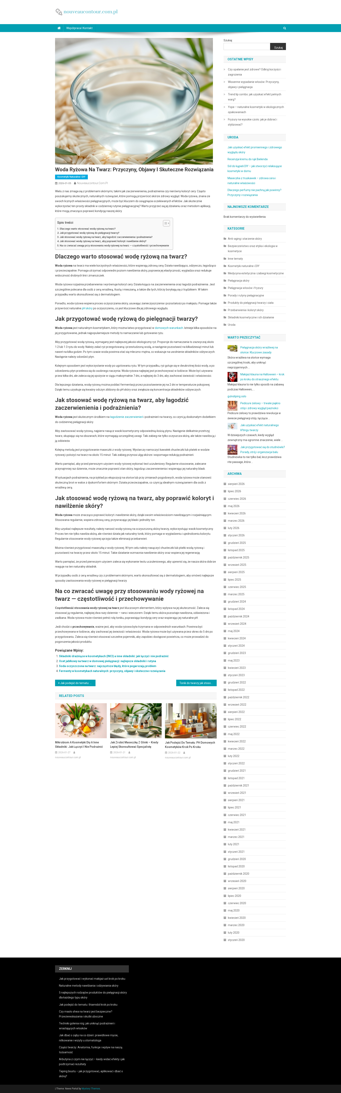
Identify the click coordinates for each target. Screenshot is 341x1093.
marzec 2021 (236, 836)
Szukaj (228, 40)
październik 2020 (238, 873)
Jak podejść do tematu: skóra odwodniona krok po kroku (78, 683)
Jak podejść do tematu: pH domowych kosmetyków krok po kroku (190, 745)
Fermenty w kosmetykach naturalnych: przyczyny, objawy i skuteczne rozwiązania (112, 671)
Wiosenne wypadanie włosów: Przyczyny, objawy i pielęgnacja (253, 84)
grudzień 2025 (237, 542)
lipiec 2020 (234, 895)
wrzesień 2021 (237, 792)
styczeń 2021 (236, 851)
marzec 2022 (236, 748)
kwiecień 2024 (237, 638)
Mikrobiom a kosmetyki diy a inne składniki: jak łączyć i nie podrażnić (79, 744)
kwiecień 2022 (237, 741)
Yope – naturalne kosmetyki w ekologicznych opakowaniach (256, 109)
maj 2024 (234, 631)
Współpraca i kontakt (79, 28)
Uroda (231, 324)
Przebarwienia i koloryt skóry (246, 310)
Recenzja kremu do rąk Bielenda (248, 159)
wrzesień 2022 (237, 704)
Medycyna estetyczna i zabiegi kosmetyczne (256, 273)
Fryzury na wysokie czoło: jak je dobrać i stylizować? (252, 122)
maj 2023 (234, 660)
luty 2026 (233, 528)
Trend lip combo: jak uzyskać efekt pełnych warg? (254, 97)
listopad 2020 (236, 866)
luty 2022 (233, 756)
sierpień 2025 (236, 572)
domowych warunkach (169, 327)
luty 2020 (233, 932)
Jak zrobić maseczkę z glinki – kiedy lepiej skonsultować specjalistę (134, 744)
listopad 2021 (236, 778)
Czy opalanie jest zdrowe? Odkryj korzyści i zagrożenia (254, 72)
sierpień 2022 (236, 712)
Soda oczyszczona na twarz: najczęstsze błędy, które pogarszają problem (107, 666)
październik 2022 (238, 697)
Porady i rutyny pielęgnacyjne (246, 295)
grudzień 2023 (237, 653)
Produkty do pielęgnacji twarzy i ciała (251, 302)
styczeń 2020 (236, 940)
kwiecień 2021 (237, 829)
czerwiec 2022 (237, 726)
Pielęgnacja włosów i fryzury (245, 288)
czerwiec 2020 (237, 903)
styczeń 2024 (236, 645)
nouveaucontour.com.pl (92, 183)
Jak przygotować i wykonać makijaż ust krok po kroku (92, 978)
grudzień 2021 (237, 770)
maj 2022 (234, 734)
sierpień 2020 (236, 888)
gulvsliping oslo (237, 396)
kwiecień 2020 (237, 917)
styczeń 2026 (236, 535)
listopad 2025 (236, 550)
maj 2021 (234, 822)
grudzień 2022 (237, 682)
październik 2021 (238, 785)
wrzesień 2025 (237, 564)
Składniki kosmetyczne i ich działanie (251, 317)
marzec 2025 (236, 594)
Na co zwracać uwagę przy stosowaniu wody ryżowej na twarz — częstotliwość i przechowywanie (114, 245)
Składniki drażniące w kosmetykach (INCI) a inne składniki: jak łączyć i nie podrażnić (114, 656)
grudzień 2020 (237, 859)
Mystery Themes (91, 1088)
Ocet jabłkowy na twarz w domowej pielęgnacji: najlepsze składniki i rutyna (107, 661)
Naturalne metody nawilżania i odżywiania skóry (88, 985)
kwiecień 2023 (237, 667)
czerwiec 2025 (237, 587)
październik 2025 (238, 557)
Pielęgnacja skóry (238, 280)
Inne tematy (235, 258)
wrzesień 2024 (237, 623)
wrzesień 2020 (237, 881)
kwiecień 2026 (237, 513)
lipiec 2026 (234, 491)
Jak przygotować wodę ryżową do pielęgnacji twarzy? (89, 232)
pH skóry (87, 308)
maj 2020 (234, 910)
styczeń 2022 (236, 763)
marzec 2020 (236, 925)
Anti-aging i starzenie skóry (245, 238)
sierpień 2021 (236, 800)
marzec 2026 (236, 520)
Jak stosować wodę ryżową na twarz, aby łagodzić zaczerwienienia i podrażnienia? (106, 237)
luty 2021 (233, 844)
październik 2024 (238, 616)
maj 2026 (234, 506)
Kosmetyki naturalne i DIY (71, 176)
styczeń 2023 (236, 675)
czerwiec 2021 (237, 815)
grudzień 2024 (237, 601)
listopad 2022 (236, 689)
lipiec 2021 (234, 807)
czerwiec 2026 (237, 498)
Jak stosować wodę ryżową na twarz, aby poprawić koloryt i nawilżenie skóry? (103, 241)
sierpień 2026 (236, 483)
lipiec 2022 (234, 719)
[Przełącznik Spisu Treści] (164, 223)
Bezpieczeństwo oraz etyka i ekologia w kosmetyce (253, 248)
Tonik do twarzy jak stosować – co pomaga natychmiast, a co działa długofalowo (198, 683)
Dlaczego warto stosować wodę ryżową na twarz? (88, 228)
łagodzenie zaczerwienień (126, 416)
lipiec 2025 (234, 579)
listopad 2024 (236, 608)
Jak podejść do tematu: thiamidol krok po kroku (88, 1004)
